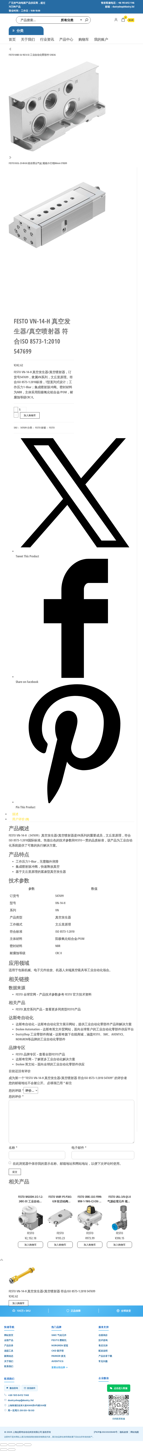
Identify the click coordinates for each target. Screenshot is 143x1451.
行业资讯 (47, 39)
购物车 (83, 39)
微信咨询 (14, 1388)
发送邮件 (31, 1388)
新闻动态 (8, 1356)
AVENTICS (57, 1361)
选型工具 (8, 1350)
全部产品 (8, 1340)
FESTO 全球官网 (26, 994)
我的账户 (101, 39)
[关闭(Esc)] (27, 1444)
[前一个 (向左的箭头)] (3, 1449)
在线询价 (103, 1335)
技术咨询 (103, 1340)
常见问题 (103, 1361)
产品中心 (66, 39)
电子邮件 (79, 1147)
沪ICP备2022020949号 (106, 1432)
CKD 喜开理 (57, 1350)
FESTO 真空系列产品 (29, 1009)
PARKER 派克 (58, 1356)
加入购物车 (30, 415)
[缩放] (3, 1444)
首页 (12, 39)
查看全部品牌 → (59, 1367)
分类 (20, 30)
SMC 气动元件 (58, 1335)
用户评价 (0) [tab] (20, 819)
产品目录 (8, 1345)
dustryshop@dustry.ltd (20, 1400)
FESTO (38, 427)
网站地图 (134, 1432)
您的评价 (16, 1096)
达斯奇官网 (23, 1059)
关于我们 (28, 39)
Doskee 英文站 (25, 1064)
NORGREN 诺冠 (59, 1345)
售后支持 (103, 1345)
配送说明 (103, 1350)
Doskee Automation (28, 1029)
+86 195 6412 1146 (18, 1395)
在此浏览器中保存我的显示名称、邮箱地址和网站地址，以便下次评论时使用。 (68, 1163)
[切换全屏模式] (11, 1444)
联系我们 (8, 1366)
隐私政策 (124, 1432)
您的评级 (16, 1090)
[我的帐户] (116, 19)
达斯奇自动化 (25, 1024)
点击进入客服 (120, 1388)
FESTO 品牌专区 (26, 1054)
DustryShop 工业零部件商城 (34, 1034)
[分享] (19, 1444)
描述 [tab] (15, 814)
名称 (13, 1147)
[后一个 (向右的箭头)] (11, 1449)
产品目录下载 (105, 1356)
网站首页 (8, 1335)
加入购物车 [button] (30, 1244)
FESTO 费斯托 (58, 1340)
